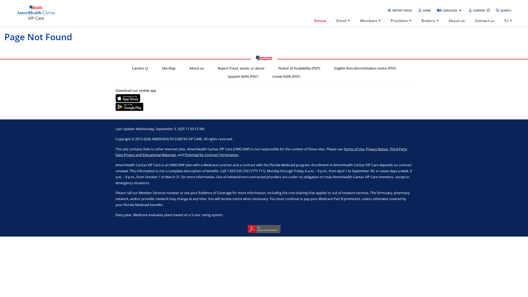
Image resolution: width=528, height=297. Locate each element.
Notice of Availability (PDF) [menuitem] (299, 68)
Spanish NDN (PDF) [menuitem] (243, 76)
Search (505, 10)
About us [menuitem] (457, 20)
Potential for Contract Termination (211, 155)
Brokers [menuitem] (428, 20)
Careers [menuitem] (138, 68)
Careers (479, 10)
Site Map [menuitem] (169, 68)
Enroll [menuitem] (341, 20)
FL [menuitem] (506, 20)
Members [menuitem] (368, 20)
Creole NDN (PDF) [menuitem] (286, 76)
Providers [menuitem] (399, 20)
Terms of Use (354, 149)
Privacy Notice (377, 149)
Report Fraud (402, 10)
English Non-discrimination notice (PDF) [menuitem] (365, 68)
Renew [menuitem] (320, 20)
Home (427, 10)
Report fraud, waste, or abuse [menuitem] (241, 68)
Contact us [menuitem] (485, 20)
